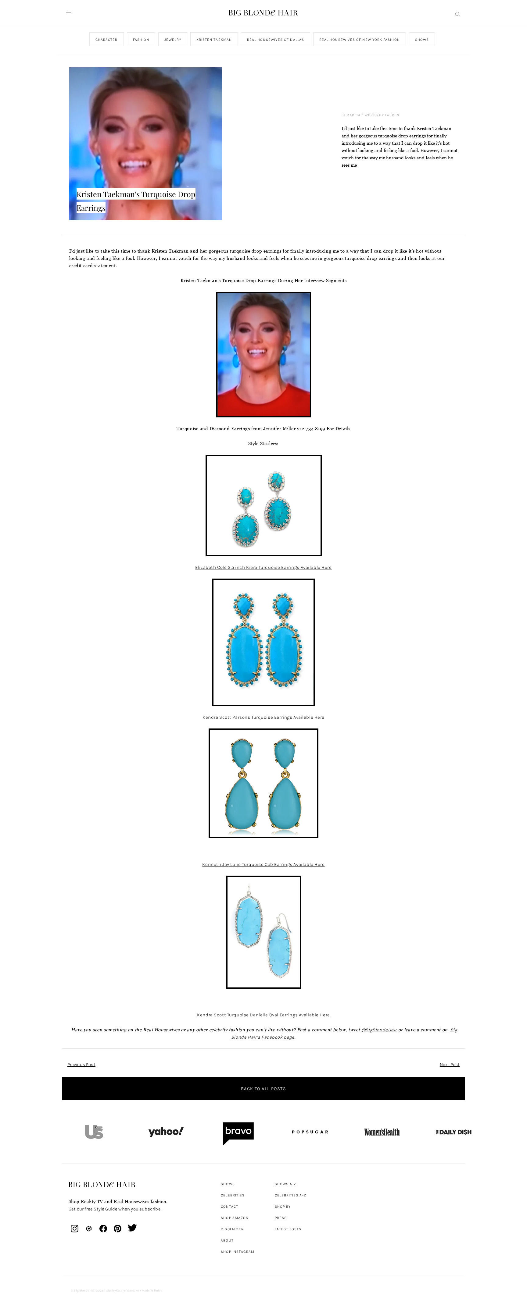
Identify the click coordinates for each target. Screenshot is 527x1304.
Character (106, 39)
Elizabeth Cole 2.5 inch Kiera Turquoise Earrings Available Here (263, 567)
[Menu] (68, 12)
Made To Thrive (152, 1290)
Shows (421, 39)
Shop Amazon (235, 1218)
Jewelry (172, 39)
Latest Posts (288, 1229)
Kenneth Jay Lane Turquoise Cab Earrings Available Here (263, 864)
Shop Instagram (237, 1251)
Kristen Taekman (213, 39)
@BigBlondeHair (379, 1030)
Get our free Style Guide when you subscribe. (115, 1209)
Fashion (141, 39)
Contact (229, 1206)
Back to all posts (263, 1088)
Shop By (283, 1206)
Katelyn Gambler (127, 1290)
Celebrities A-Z (290, 1195)
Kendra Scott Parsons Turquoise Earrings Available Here (263, 717)
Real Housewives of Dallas (275, 39)
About (227, 1240)
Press (281, 1218)
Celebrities (233, 1195)
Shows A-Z (285, 1184)
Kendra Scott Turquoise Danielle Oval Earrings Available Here (263, 1015)
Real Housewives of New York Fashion (359, 39)
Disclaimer (232, 1229)
